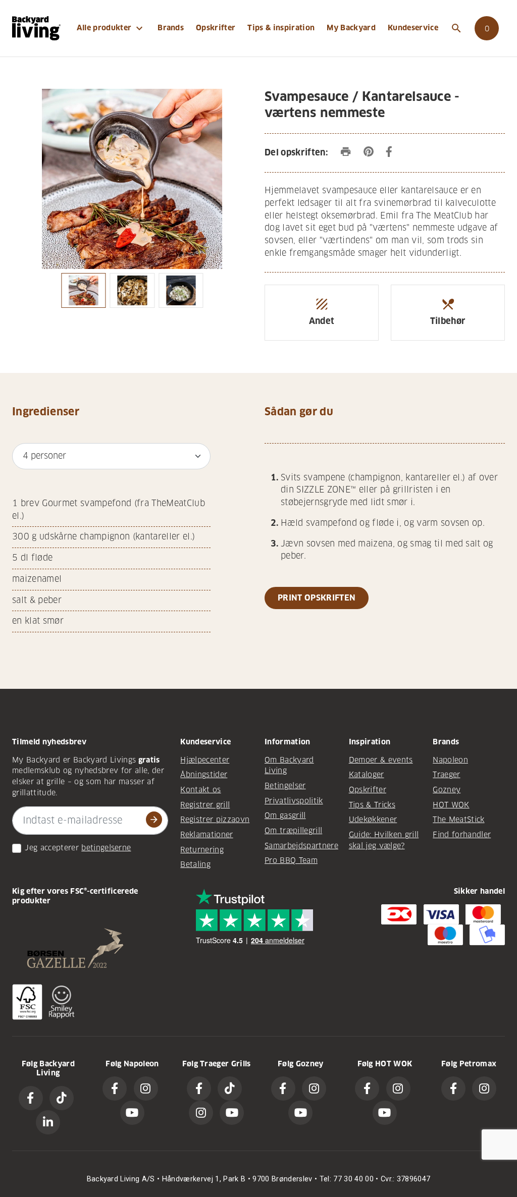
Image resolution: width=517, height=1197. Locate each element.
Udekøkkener (373, 819)
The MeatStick (458, 819)
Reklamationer (206, 834)
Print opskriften (316, 598)
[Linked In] (48, 1122)
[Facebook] (31, 1098)
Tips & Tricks (372, 804)
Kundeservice (413, 27)
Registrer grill (205, 804)
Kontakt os (200, 789)
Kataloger (366, 774)
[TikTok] (61, 1098)
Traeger (446, 774)
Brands (171, 27)
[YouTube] (132, 1113)
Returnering (202, 849)
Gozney (446, 789)
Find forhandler (462, 834)
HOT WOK (451, 804)
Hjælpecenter (204, 760)
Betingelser (285, 785)
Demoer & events (381, 760)
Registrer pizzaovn (214, 819)
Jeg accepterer (52, 847)
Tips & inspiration (281, 27)
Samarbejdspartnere (301, 845)
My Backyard (351, 27)
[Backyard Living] (36, 28)
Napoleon (450, 760)
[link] (487, 28)
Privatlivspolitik (294, 800)
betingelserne (106, 847)
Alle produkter (111, 28)
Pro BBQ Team (291, 860)
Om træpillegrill (293, 830)
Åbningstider (203, 774)
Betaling (195, 864)
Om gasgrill (285, 815)
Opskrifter (215, 27)
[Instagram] (146, 1088)
